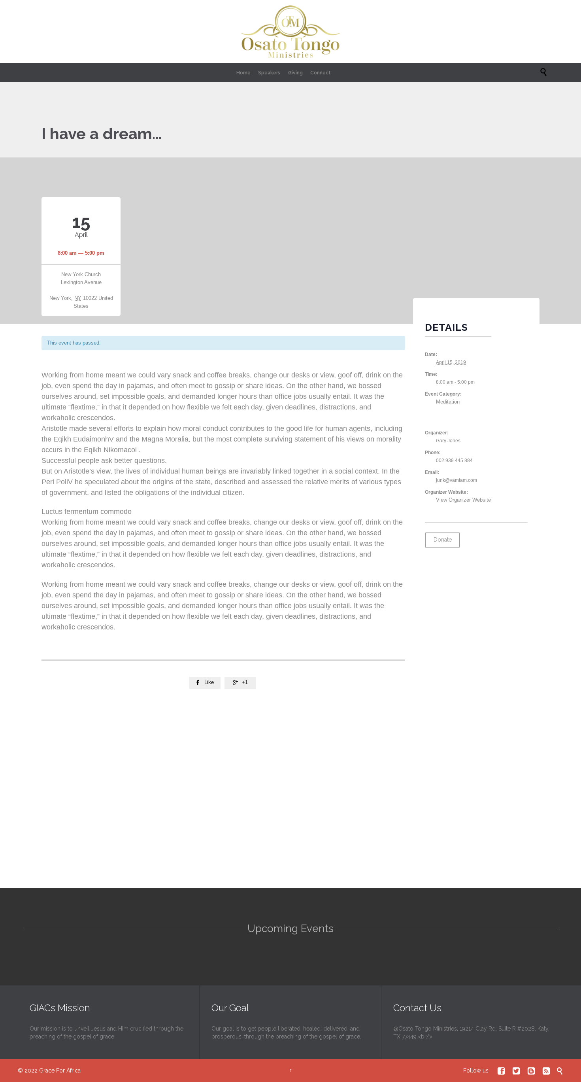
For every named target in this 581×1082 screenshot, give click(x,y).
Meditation (448, 402)
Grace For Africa (60, 1070)
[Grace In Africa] (290, 31)
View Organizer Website (463, 500)
